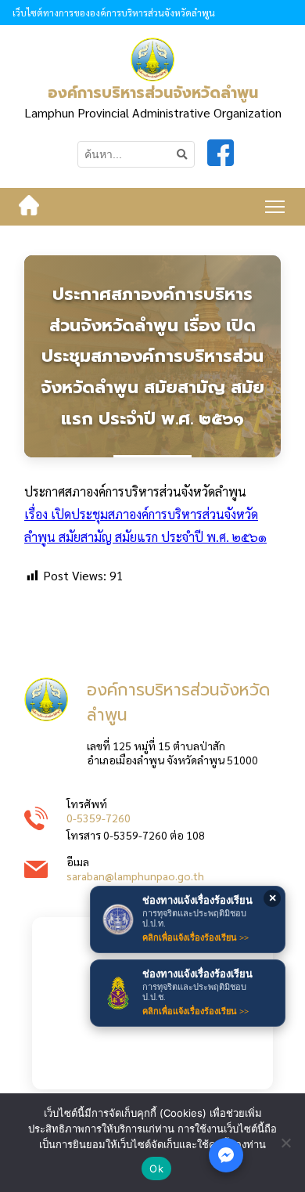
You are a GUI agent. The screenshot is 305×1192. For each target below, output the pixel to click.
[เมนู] (274, 207)
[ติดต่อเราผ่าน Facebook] (226, 1155)
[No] (285, 1142)
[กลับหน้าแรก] (29, 207)
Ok (156, 1168)
